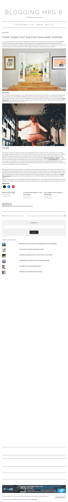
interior (11, 206)
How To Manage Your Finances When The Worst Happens (45, 216)
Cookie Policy (34, 499)
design (6, 206)
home (9, 206)
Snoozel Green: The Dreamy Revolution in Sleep (31, 249)
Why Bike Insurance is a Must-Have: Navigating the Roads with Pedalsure (38, 243)
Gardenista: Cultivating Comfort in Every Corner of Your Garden (35, 255)
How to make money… (21, 24)
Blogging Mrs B (34, 12)
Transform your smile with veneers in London (30, 271)
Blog (32, 24)
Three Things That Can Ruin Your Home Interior (23, 206)
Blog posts (10, 204)
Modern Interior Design (8, 192)
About (47, 24)
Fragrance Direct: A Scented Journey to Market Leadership (34, 260)
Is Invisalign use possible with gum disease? (30, 266)
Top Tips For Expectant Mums (14, 216)
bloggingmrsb (9, 203)
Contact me (39, 24)
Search (34, 232)
